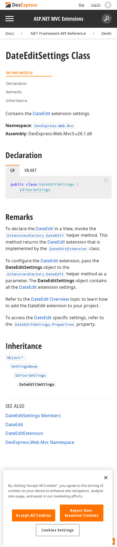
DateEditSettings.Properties (44, 324)
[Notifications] (108, 4)
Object (13, 357)
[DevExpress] (22, 5)
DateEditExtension (68, 248)
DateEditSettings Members (33, 416)
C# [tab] (12, 170)
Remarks (14, 91)
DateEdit (41, 113)
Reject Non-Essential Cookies (82, 513)
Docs (9, 33)
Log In (95, 4)
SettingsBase (24, 366)
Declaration (16, 83)
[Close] (106, 478)
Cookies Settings (57, 530)
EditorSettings (35, 189)
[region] (58, 508)
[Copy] (106, 180)
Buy (81, 4)
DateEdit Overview (50, 299)
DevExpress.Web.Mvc (54, 125)
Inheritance (16, 100)
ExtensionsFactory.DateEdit (35, 235)
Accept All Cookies (33, 515)
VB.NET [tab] (30, 170)
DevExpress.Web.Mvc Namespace (39, 442)
